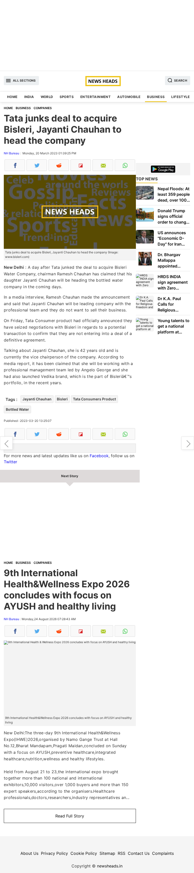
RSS (121, 853)
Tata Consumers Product (94, 399)
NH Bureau (11, 153)
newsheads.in (110, 865)
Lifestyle (180, 97)
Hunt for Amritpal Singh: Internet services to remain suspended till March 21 (6, 443)
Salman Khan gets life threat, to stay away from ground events (187, 443)
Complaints (163, 853)
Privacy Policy (54, 853)
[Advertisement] (97, 35)
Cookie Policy (83, 853)
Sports (67, 97)
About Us (29, 853)
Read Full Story (69, 815)
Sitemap (107, 853)
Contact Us (139, 853)
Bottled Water (17, 409)
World (47, 97)
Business (156, 97)
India (29, 97)
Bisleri (62, 399)
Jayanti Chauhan (37, 399)
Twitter (10, 461)
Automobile (128, 97)
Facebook (99, 455)
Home (12, 97)
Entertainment (95, 97)
